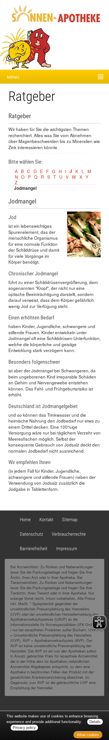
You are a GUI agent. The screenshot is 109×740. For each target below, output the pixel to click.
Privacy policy (24, 728)
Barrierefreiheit (34, 548)
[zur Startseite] (51, 13)
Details (95, 722)
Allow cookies (88, 735)
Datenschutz (31, 534)
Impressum (66, 548)
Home (25, 519)
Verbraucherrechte (69, 534)
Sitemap (69, 519)
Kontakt (46, 519)
